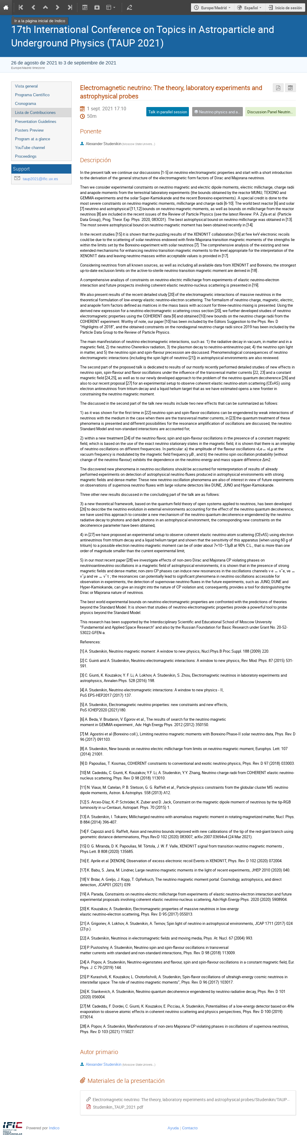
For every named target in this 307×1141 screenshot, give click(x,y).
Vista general (26, 86)
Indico (54, 1128)
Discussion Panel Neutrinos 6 (272, 112)
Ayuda (173, 1128)
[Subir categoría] (46, 7)
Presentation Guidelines (35, 121)
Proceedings (26, 156)
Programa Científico (32, 95)
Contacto (190, 1128)
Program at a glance (32, 139)
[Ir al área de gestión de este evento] (130, 7)
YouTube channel (30, 147)
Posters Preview (29, 130)
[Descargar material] (97, 7)
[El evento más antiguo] (22, 7)
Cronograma (25, 103)
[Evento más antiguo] (34, 7)
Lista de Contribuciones (35, 112)
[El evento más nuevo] (69, 7)
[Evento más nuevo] (58, 7)
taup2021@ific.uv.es (40, 178)
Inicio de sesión (288, 7)
